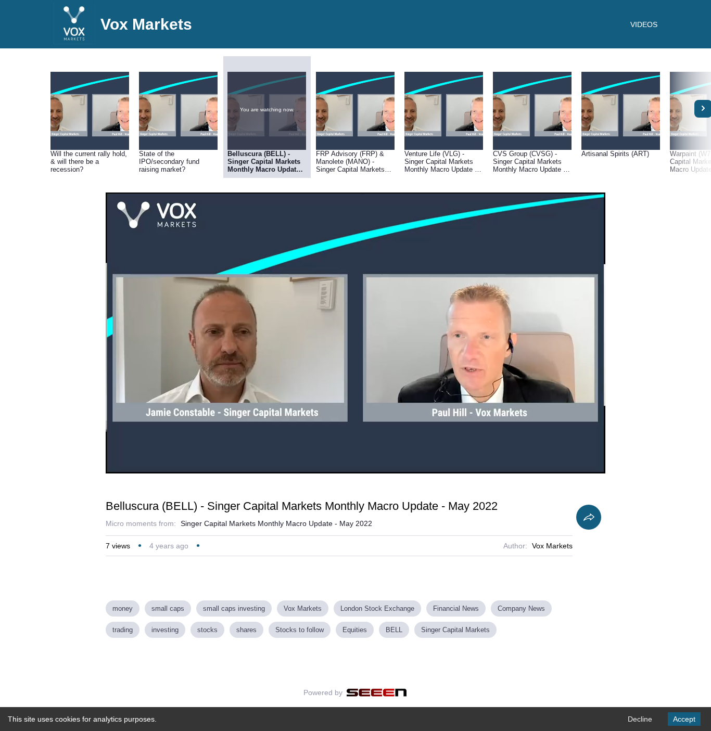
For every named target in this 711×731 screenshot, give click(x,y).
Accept (684, 719)
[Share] (588, 517)
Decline (640, 719)
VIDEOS (643, 24)
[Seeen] (377, 692)
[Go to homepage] (74, 41)
